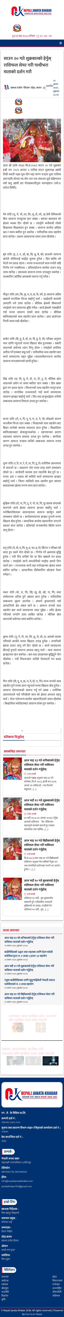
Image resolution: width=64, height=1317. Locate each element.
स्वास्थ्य (4, 1284)
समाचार (5, 1277)
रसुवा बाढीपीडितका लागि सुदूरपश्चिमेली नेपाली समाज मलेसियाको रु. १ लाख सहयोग (29, 982)
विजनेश (4, 1296)
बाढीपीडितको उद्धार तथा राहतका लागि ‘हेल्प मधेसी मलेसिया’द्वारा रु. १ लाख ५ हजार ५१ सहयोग (28, 954)
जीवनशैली (56, 1292)
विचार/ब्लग (57, 1281)
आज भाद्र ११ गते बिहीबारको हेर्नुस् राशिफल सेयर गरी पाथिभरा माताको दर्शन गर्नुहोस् (42, 845)
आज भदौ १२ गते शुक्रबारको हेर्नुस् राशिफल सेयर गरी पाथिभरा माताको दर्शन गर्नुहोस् (42, 805)
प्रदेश (54, 1277)
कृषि (3, 1299)
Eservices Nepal (33, 1314)
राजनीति (5, 1292)
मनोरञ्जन (56, 1284)
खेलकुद (4, 1288)
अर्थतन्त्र (4, 1281)
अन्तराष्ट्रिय (56, 1288)
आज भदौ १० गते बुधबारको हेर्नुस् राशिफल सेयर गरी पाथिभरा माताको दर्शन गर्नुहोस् (41, 885)
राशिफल (56, 1296)
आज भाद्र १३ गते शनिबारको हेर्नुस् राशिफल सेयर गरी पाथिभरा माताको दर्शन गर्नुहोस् (42, 765)
